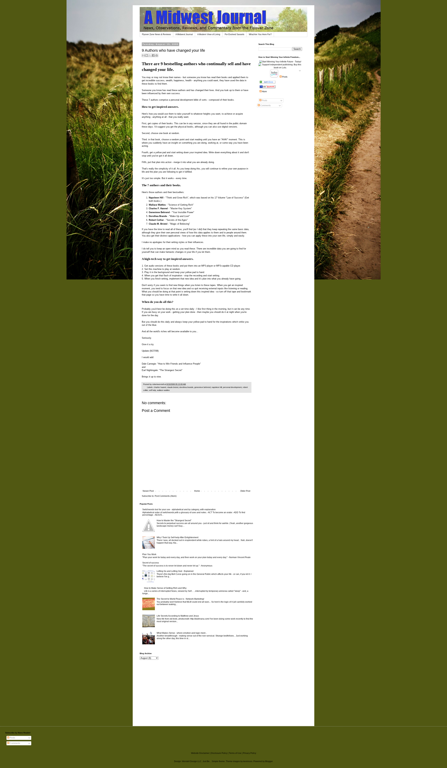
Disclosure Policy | (220, 753)
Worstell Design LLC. (192, 761)
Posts (264, 100)
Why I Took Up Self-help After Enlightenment (177, 537)
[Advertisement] (150, 686)
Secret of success (150, 563)
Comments (265, 105)
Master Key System (181, 208)
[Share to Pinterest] (156, 55)
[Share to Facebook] (153, 55)
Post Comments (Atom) (166, 496)
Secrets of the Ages (177, 220)
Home (197, 491)
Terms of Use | (236, 753)
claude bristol (172, 387)
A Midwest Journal (184, 34)
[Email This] (143, 55)
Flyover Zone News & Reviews (156, 34)
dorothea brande (186, 387)
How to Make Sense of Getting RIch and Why (165, 588)
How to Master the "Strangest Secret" (174, 520)
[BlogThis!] (146, 55)
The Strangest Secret (171, 370)
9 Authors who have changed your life (173, 50)
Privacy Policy (249, 753)
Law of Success (235, 197)
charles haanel (160, 387)
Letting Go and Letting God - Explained (175, 571)
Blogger (269, 761)
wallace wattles (163, 390)
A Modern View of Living (208, 34)
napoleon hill (217, 387)
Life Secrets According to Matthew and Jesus (178, 616)
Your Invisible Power (183, 212)
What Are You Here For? (260, 34)
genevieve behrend (202, 387)
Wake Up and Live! (179, 216)
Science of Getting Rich (181, 204)
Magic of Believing (179, 224)
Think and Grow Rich (177, 197)
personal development (232, 387)
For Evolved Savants (234, 34)
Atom (264, 91)
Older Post (245, 491)
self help (152, 390)
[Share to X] (150, 55)
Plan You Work (149, 554)
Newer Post (148, 491)
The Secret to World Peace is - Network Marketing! (180, 599)
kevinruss (247, 761)
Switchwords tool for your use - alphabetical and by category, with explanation (179, 509)
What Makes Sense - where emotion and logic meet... (182, 633)
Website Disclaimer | (201, 753)
